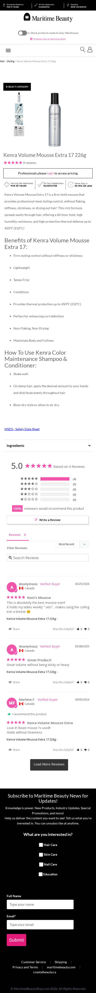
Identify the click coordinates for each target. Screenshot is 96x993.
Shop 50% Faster (78, 5)
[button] (79, 629)
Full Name (14, 896)
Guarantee (46, 5)
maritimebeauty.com (61, 967)
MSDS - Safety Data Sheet (22, 429)
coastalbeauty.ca (44, 972)
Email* (11, 916)
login (50, 173)
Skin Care (50, 855)
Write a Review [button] (50, 520)
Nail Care (50, 864)
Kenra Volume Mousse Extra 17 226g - (32, 619)
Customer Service (33, 962)
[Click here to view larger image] (55, 120)
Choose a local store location (49, 39)
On (22, 33)
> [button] (49, 764)
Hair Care (50, 845)
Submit (16, 939)
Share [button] (16, 629)
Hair (2, 61)
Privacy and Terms (25, 967)
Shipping (61, 962)
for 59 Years (15, 5)
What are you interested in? (48, 834)
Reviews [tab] (15, 535)
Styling (11, 61)
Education (50, 874)
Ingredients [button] (15, 446)
